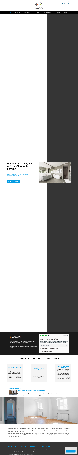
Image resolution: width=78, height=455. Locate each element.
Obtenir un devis (71, 451)
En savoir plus (12, 349)
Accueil (10, 12)
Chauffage (17, 12)
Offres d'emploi (47, 12)
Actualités (57, 12)
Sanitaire (17, 181)
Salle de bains (27, 12)
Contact (66, 12)
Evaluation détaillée (45, 345)
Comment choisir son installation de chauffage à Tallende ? (32, 390)
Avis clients (37, 12)
